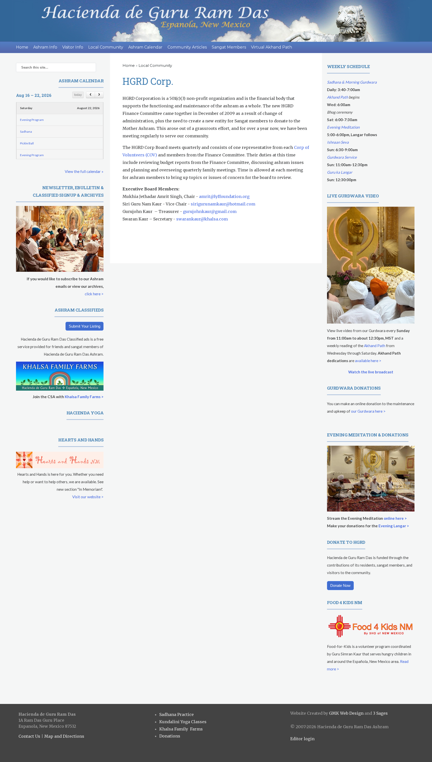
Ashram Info (45, 47)
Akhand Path (337, 97)
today (78, 95)
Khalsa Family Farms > (84, 396)
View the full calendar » (84, 171)
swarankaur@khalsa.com (202, 218)
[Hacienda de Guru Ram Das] (216, 21)
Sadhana (26, 131)
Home (22, 47)
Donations (169, 735)
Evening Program (32, 120)
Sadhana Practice (176, 714)
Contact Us (29, 736)
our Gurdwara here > (368, 411)
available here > (368, 360)
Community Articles (187, 47)
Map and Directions (64, 736)
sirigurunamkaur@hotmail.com (223, 203)
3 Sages (380, 713)
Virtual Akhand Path (271, 47)
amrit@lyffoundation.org (224, 196)
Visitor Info (72, 47)
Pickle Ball (27, 143)
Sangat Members (229, 47)
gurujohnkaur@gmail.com (209, 211)
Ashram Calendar (145, 47)
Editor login (302, 738)
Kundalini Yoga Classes (182, 721)
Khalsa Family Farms (181, 728)
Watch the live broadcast (370, 372)
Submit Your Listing (84, 326)
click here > (94, 294)
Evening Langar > (393, 526)
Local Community (105, 47)
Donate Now (340, 585)
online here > (395, 518)
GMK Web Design (346, 713)
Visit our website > (88, 496)
